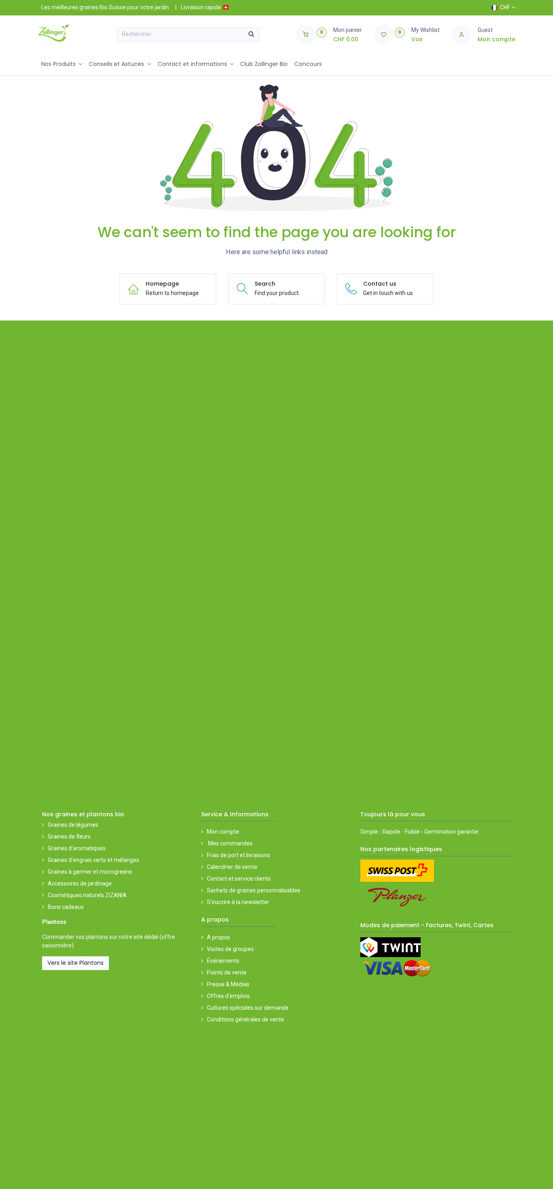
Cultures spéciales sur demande (248, 1007)
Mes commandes (230, 843)
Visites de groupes (230, 949)
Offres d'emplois (228, 996)
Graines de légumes (73, 825)
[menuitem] (62, 64)
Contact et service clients (239, 878)
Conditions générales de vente (245, 1019)
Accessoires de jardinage (80, 883)
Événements (223, 961)
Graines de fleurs (69, 836)
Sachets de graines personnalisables (253, 890)
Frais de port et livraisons (238, 855)
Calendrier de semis (232, 867)
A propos (218, 937)
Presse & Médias (228, 984)
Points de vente (227, 972)
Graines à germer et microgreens (90, 871)
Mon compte (223, 831)
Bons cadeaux (66, 907)
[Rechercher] (251, 34)
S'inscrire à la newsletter (238, 902)
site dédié (146, 937)
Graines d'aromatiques (77, 848)
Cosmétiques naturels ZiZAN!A (87, 895)
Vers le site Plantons (75, 963)
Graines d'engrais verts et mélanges (93, 860)
